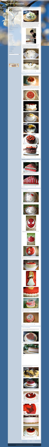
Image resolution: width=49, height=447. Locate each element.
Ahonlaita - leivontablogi (16, 3)
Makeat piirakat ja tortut (11, 24)
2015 (10, 37)
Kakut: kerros (10, 20)
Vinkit (9, 28)
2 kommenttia (23, 324)
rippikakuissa (37, 256)
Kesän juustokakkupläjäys (26, 327)
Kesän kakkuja (24, 74)
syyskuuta (11, 41)
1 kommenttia (23, 157)
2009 (10, 51)
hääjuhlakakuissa (31, 45)
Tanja (14, 8)
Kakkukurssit (10, 17)
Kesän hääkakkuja (25, 9)
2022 (10, 36)
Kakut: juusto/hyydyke (11, 19)
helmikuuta (11, 49)
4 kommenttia (23, 438)
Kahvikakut (10, 15)
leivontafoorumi (10, 23)
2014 (10, 38)
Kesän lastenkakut (25, 189)
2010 (10, 50)
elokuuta (11, 42)
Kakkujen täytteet (11, 16)
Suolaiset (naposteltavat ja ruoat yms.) (13, 27)
